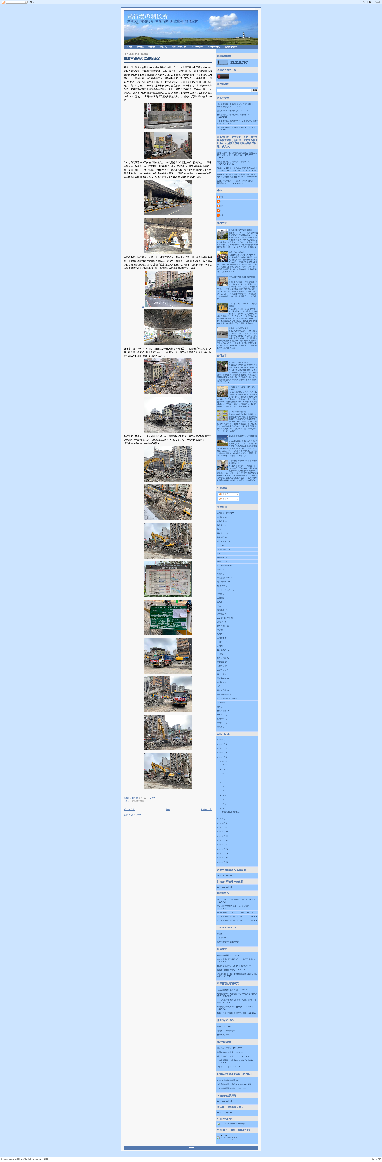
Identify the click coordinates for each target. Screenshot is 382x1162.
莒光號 (219, 602)
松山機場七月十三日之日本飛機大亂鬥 (232, 966)
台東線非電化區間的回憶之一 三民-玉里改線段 (235, 959)
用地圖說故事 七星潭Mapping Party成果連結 (235, 1007)
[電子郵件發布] (159, 798)
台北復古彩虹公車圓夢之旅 (228, 111)
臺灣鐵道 (220, 517)
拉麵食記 (220, 557)
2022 (221, 753)
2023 (221, 748)
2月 (223, 804)
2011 (221, 853)
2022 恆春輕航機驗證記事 (227, 1080)
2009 (221, 862)
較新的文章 (129, 809)
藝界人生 (220, 521)
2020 (221, 761)
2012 (221, 849)
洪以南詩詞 (221, 541)
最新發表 (140, 47)
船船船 (219, 574)
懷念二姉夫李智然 (224, 1048)
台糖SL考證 (222, 670)
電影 (219, 570)
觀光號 (219, 727)
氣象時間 (220, 537)
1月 (223, 808)
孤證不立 (220, 934)
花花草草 (220, 662)
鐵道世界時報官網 (179, 47)
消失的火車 (221, 658)
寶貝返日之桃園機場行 (226, 970)
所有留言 (224, 499)
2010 (221, 858)
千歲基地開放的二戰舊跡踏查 (240, 230)
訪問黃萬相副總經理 (225, 1052)
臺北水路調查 (222, 578)
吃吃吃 (219, 553)
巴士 (219, 545)
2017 (221, 828)
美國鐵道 (220, 598)
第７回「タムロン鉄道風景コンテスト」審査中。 (237, 900)
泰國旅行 (220, 642)
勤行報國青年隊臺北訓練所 (228, 942)
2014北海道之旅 (223, 618)
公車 (219, 707)
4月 (223, 795)
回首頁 (129, 47)
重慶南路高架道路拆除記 (142, 58)
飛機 (219, 529)
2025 (221, 740)
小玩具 (219, 606)
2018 (221, 823)
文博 (219, 654)
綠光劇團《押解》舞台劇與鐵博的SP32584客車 (236, 127)
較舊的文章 (206, 809)
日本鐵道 (220, 533)
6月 (223, 787)
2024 (221, 744)
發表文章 (224, 494)
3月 (223, 800)
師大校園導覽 (222, 566)
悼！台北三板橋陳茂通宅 (238, 362)
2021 (221, 757)
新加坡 (219, 634)
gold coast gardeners (224, 1140)
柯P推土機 (221, 586)
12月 (223, 765)
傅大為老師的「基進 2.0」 (227, 1056)
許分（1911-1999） (225, 1027)
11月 (223, 769)
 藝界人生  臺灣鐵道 (224, 694)
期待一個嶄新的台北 (237, 252)
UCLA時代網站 (197, 47)
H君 (221, 197)
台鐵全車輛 (221, 711)
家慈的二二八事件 (224, 1067)
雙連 (219, 630)
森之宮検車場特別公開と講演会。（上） (233, 921)
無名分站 (163, 47)
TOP (379, 1159)
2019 (221, 819)
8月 (223, 778)
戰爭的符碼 (221, 938)
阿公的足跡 (221, 549)
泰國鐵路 (220, 638)
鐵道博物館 (221, 650)
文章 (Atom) (136, 815)
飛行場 (219, 525)
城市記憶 (220, 674)
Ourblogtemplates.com (35, 1159)
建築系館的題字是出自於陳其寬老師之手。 (234, 162)
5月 (223, 791)
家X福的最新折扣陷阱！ (238, 412)
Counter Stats (222, 1135)
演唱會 (219, 594)
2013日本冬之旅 (223, 590)
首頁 (168, 809)
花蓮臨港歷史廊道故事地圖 (228, 990)
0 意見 (152, 798)
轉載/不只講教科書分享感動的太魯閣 (231, 1013)
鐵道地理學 (221, 690)
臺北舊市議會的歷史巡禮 (238, 328)
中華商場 (220, 666)
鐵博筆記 (220, 614)
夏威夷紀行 (221, 678)
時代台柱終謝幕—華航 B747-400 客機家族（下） (237, 1084)
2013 (221, 845)
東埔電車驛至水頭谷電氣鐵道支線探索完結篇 (235, 1060)
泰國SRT (220, 723)
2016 (221, 832)
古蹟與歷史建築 (137, 801)
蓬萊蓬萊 (220, 610)
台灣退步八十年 (223, 1035)
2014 (221, 840)
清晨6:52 (142, 798)
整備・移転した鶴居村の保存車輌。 (231, 912)
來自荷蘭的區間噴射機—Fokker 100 (231, 1088)
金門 (219, 646)
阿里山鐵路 (221, 582)
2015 (221, 836)
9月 (223, 774)
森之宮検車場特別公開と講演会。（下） (233, 917)
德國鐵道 (220, 719)
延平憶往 (220, 715)
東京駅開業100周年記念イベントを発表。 (234, 906)
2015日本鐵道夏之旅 (225, 698)
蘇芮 (219, 686)
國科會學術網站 (214, 47)
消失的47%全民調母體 (226, 1031)
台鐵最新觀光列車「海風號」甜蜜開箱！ (233, 115)
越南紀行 (220, 622)
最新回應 (151, 47)
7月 (223, 782)
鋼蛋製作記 (221, 626)
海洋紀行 (220, 561)
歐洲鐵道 (220, 682)
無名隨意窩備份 (231, 47)
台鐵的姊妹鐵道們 (224, 955)
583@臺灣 (221, 702)
